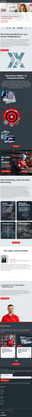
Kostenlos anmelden (5, 298)
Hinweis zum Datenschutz (27, 383)
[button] (12, 277)
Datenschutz (2, 410)
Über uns (1, 392)
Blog (1, 401)
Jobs (1, 394)
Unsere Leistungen (16, 242)
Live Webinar (2, 400)
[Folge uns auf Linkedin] (3, 413)
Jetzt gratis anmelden (5, 380)
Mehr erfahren (4, 21)
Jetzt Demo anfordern (5, 171)
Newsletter (27, 329)
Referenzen (2, 391)
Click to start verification (7, 375)
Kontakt (1, 404)
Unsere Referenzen (5, 50)
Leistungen (2, 389)
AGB (6, 410)
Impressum (11, 410)
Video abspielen (16, 10)
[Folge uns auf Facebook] (1, 413)
